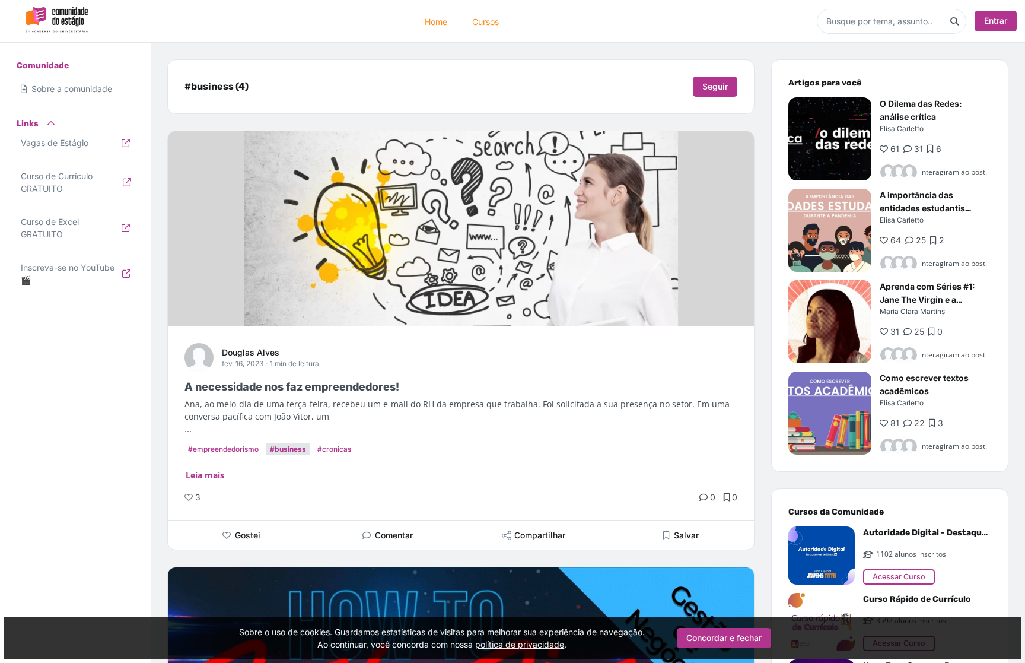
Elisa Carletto (902, 128)
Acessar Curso (899, 576)
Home (436, 21)
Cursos (485, 21)
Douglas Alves (250, 352)
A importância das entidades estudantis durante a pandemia (922, 208)
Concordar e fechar (724, 638)
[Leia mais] (829, 138)
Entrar (995, 20)
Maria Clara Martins (912, 311)
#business (288, 449)
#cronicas (334, 449)
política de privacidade (519, 644)
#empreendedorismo (223, 449)
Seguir (715, 86)
